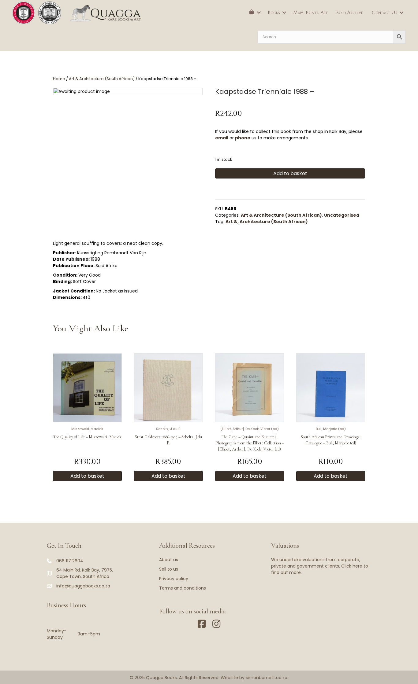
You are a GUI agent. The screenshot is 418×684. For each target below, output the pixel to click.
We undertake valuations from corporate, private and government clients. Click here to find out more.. (319, 566)
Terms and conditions (182, 588)
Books (274, 12)
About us (168, 560)
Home (59, 79)
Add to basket (290, 173)
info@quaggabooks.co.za (83, 586)
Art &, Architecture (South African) (267, 222)
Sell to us (168, 569)
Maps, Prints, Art (310, 12)
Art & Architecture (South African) (102, 79)
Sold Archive (350, 12)
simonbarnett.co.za (266, 678)
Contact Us (384, 12)
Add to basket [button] (87, 476)
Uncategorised (341, 215)
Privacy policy (173, 579)
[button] (259, 12)
